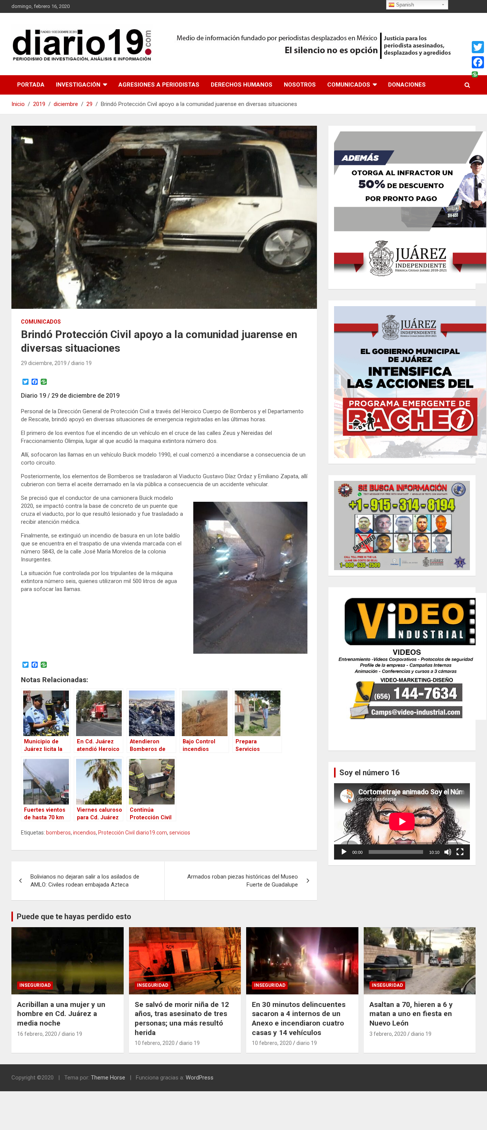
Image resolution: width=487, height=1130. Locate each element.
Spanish (404, 5)
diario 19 (81, 363)
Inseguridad (35, 985)
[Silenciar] (448, 852)
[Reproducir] (344, 852)
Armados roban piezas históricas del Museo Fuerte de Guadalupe (242, 880)
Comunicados (348, 84)
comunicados (41, 322)
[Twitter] (477, 47)
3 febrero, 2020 (387, 1034)
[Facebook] (477, 62)
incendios (84, 833)
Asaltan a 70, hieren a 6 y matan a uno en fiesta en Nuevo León (411, 1013)
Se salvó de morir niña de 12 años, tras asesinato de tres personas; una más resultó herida (182, 1018)
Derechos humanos (241, 84)
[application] (402, 821)
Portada (31, 84)
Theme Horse (108, 1077)
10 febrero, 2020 (155, 1043)
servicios (179, 833)
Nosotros (300, 84)
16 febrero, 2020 (37, 1034)
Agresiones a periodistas (158, 84)
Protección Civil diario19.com (132, 833)
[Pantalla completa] (460, 852)
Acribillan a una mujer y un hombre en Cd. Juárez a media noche (61, 1013)
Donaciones (407, 84)
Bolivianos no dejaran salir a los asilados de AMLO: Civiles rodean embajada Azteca (84, 880)
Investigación (78, 84)
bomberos (58, 833)
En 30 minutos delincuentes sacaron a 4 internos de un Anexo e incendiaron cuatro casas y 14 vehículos (298, 1018)
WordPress (199, 1077)
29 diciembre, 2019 (44, 363)
